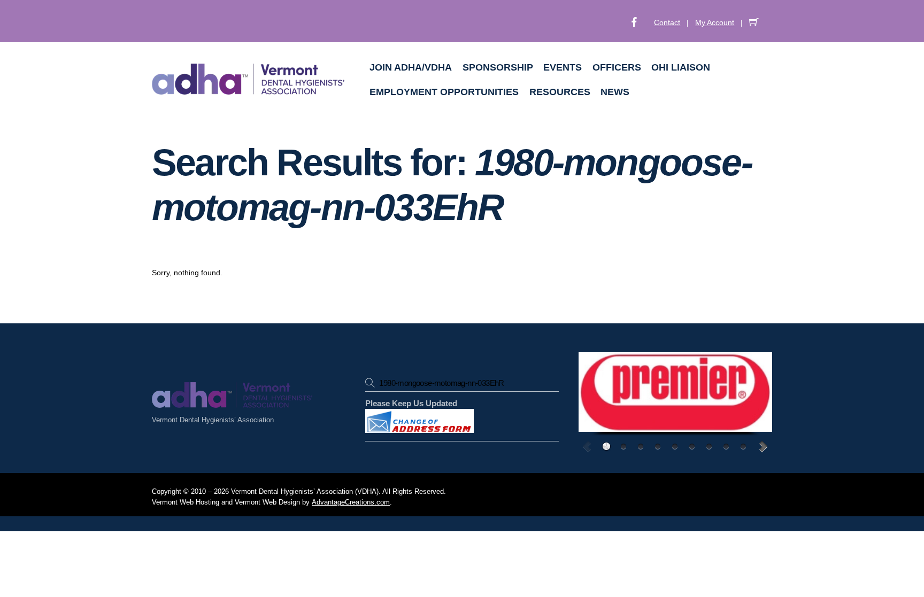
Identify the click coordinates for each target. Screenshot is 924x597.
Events (562, 67)
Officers (616, 67)
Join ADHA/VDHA (410, 67)
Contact (667, 22)
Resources (559, 92)
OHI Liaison (680, 67)
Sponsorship (498, 67)
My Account (714, 22)
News (614, 92)
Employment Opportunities (444, 92)
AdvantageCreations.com (351, 502)
